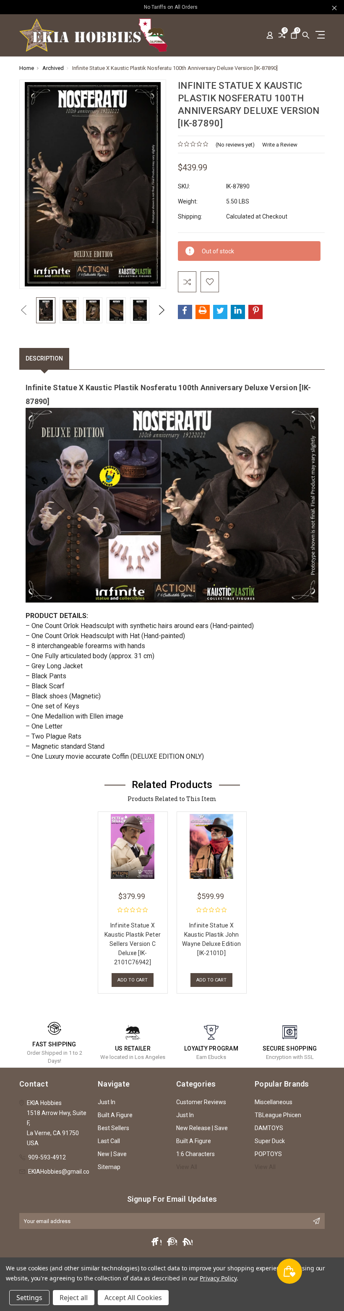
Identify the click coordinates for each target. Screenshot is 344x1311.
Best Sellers (113, 1128)
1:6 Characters (195, 1154)
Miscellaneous (273, 1102)
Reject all (74, 1297)
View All (186, 1167)
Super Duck (270, 1141)
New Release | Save (202, 1128)
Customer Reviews (201, 1102)
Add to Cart (132, 980)
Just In (106, 1102)
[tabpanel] (132, 900)
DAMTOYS (269, 1128)
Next (162, 310)
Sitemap (109, 1167)
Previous (23, 310)
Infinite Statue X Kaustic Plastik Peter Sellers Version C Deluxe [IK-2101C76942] (132, 944)
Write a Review (279, 145)
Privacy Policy (218, 1278)
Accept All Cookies (133, 1297)
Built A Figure (115, 1115)
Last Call (109, 1141)
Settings (29, 1297)
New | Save (112, 1154)
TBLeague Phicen (278, 1115)
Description (44, 358)
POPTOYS (268, 1154)
